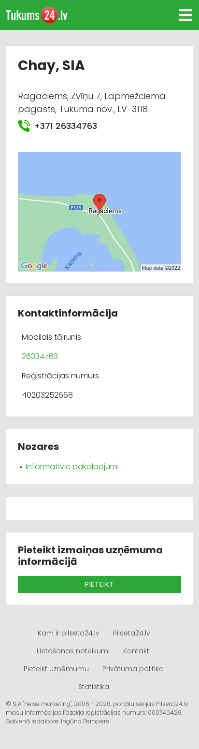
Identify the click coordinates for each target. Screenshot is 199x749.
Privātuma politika (133, 669)
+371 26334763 (65, 126)
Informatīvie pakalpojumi (72, 466)
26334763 (40, 356)
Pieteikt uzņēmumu (56, 669)
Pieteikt (99, 584)
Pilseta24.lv (131, 633)
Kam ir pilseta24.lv (69, 633)
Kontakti (137, 651)
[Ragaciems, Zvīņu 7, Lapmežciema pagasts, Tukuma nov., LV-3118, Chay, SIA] (99, 210)
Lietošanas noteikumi (73, 651)
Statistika (93, 686)
